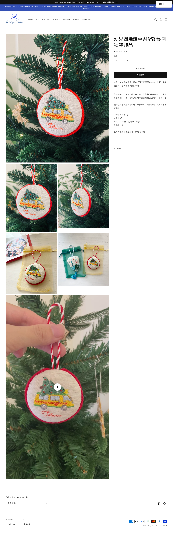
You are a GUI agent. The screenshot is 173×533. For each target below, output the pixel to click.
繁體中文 (27, 524)
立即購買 (140, 75)
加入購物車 (140, 68)
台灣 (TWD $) (12, 524)
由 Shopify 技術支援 (161, 526)
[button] (155, 19)
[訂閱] (45, 503)
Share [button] (119, 149)
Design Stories (152, 526)
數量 (115, 56)
